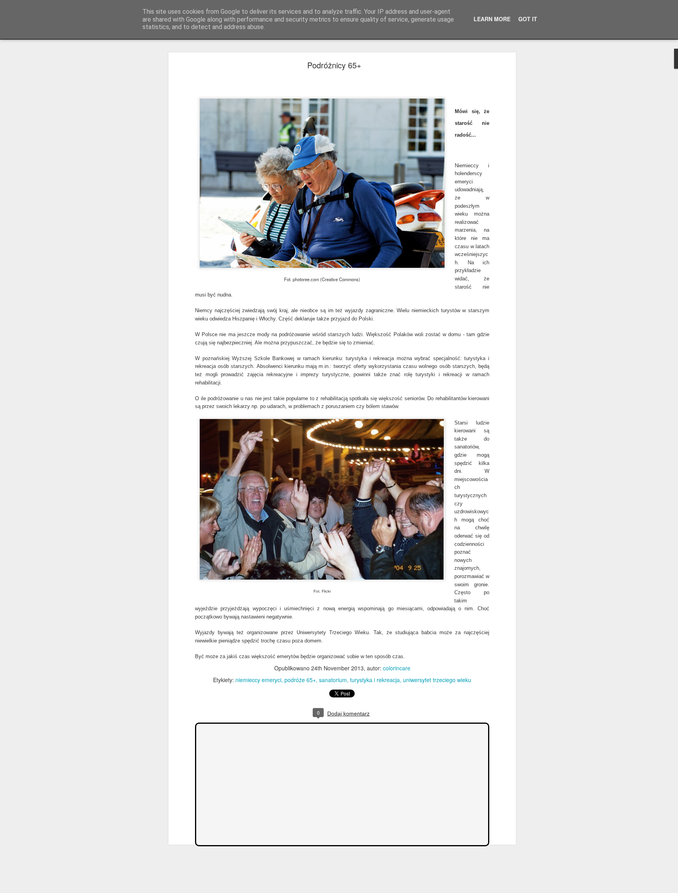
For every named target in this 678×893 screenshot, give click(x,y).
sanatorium (333, 680)
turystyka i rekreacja (375, 680)
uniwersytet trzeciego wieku (437, 680)
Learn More (492, 19)
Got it (527, 19)
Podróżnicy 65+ (334, 65)
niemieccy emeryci (258, 680)
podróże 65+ (300, 680)
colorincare (396, 668)
